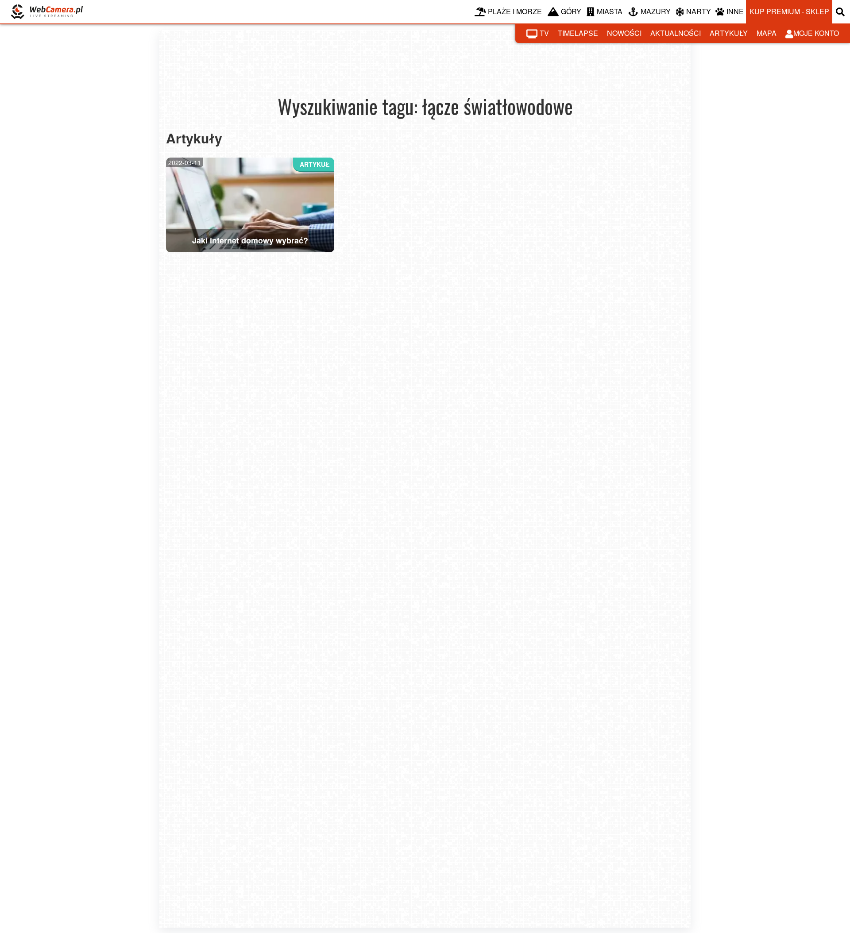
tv (544, 33)
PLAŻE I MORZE (515, 11)
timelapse (578, 33)
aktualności (675, 33)
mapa (767, 33)
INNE (735, 11)
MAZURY (656, 11)
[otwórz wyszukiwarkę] (841, 11)
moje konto (816, 33)
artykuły (729, 33)
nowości (624, 33)
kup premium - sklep (789, 11)
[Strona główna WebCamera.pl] (47, 11)
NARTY (698, 11)
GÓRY (571, 11)
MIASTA (609, 11)
